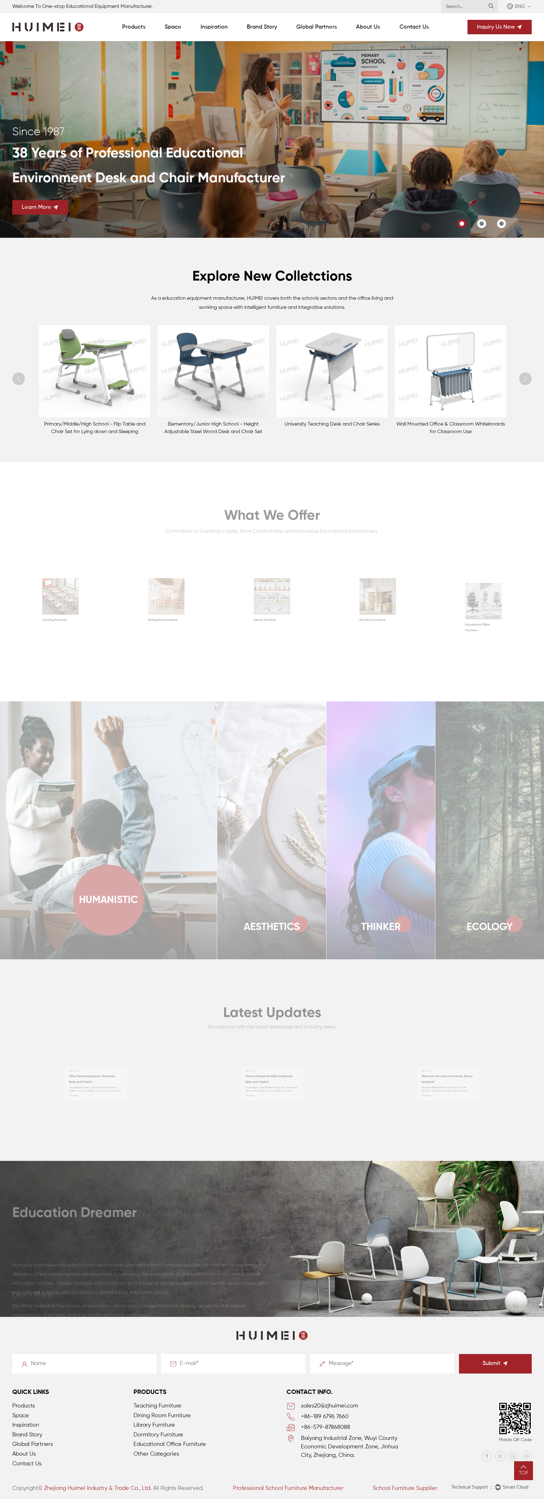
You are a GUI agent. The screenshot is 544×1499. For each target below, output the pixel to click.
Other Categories (465, 651)
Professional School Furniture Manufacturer (288, 1488)
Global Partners (316, 27)
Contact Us (414, 27)
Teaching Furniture (157, 1406)
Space (173, 27)
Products (133, 27)
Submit (492, 1363)
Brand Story (262, 27)
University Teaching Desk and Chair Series (213, 423)
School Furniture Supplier (405, 1488)
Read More (38, 1116)
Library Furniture (147, 651)
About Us (368, 27)
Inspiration (214, 27)
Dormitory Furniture (258, 651)
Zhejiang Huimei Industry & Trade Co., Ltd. (97, 1488)
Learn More (36, 207)
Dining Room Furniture (51, 651)
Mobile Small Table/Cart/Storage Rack (450, 423)
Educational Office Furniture (169, 1444)
